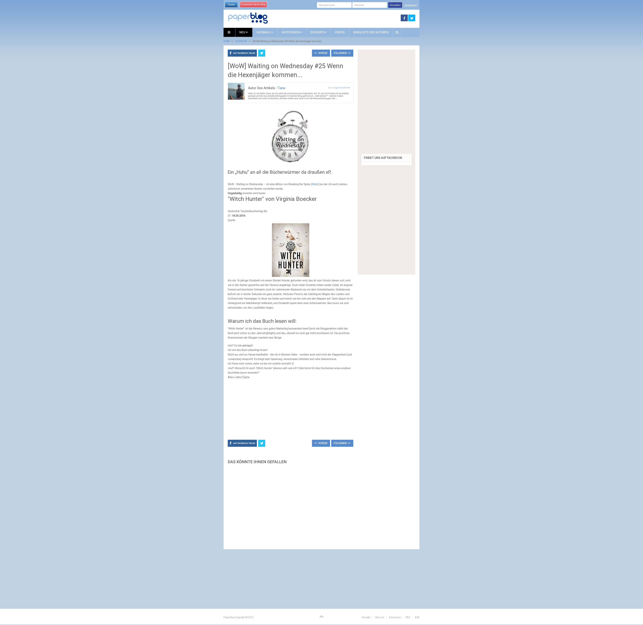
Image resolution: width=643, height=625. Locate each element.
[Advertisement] (334, 18)
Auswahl (264, 32)
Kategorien (291, 32)
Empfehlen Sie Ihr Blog (253, 4)
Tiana (281, 88)
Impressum (395, 617)
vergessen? (411, 5)
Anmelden (395, 5)
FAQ (408, 617)
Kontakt (366, 617)
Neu (242, 32)
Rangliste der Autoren (371, 32)
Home (231, 4)
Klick (314, 184)
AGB (417, 617)
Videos (340, 32)
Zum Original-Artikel (338, 87)
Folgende (341, 53)
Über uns (379, 617)
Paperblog (229, 617)
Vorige (323, 53)
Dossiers (317, 32)
